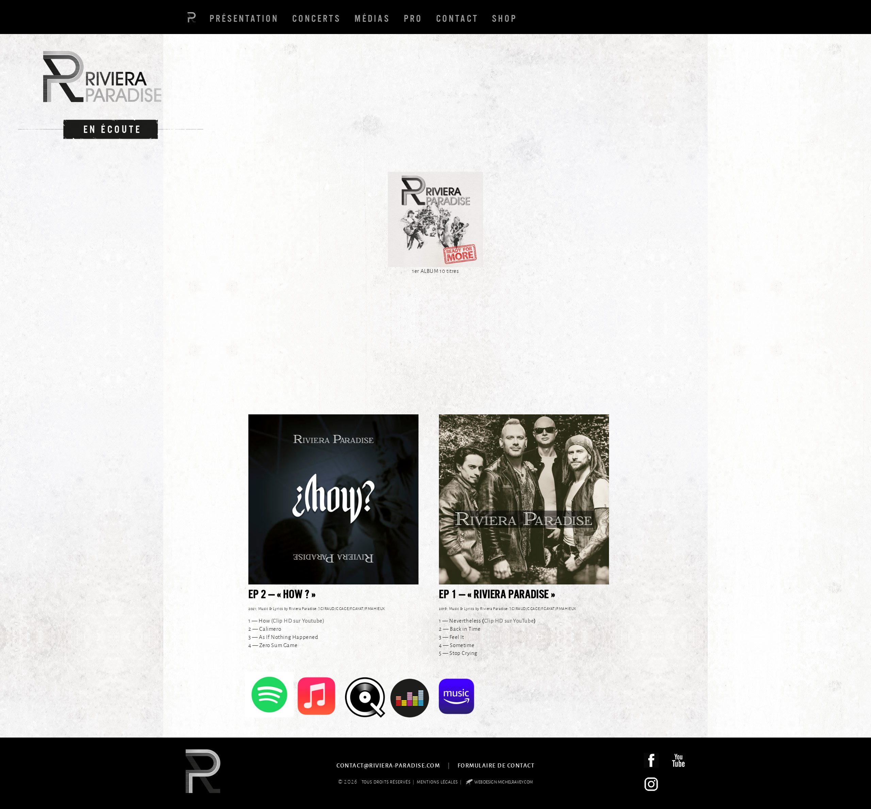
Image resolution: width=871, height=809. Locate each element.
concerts (316, 18)
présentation (244, 18)
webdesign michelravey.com (503, 782)
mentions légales (437, 782)
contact (457, 18)
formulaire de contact (496, 765)
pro (413, 18)
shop (504, 18)
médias (372, 18)
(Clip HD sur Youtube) (298, 620)
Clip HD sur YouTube (509, 620)
